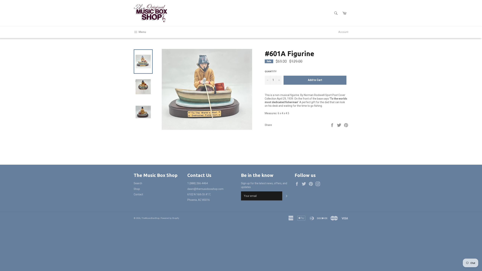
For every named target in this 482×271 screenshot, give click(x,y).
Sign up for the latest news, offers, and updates (264, 185)
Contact (138, 194)
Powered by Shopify (170, 218)
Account (343, 31)
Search (138, 183)
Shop (137, 188)
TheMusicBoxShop (150, 218)
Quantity (271, 71)
